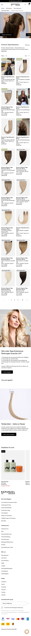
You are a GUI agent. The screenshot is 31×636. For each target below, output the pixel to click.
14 (22, 300)
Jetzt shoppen (7, 372)
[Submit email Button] (28, 603)
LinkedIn (3, 595)
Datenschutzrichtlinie (11, 612)
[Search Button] (25, 5)
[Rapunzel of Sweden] (15, 5)
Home (2, 8)
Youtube (3, 592)
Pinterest (3, 589)
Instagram (3, 581)
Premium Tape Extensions (17, 10)
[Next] (27, 300)
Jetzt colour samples (8, 434)
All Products (9, 8)
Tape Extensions (5, 10)
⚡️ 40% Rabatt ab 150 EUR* (13, 1)
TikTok (3, 584)
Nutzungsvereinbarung (17, 607)
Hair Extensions (17, 8)
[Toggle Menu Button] (2, 5)
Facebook (3, 587)
